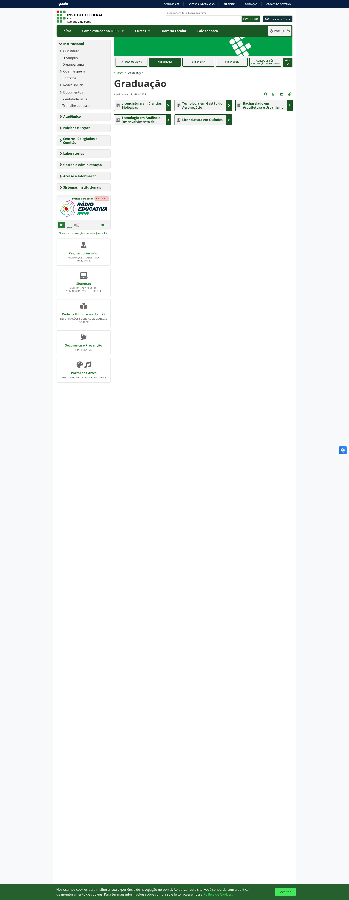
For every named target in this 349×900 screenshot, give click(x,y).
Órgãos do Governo (278, 4)
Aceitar (285, 892)
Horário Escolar (174, 31)
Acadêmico (72, 116)
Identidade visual (75, 99)
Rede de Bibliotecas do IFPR (84, 314)
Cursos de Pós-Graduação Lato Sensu (265, 62)
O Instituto (71, 51)
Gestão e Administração (82, 165)
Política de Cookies (217, 894)
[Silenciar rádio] (76, 225)
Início (66, 31)
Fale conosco (207, 31)
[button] (290, 94)
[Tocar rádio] (61, 225)
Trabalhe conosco (76, 106)
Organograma (73, 64)
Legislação (250, 4)
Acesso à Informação (80, 176)
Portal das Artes (84, 373)
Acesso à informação (201, 4)
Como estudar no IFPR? (100, 31)
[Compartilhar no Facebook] (266, 94)
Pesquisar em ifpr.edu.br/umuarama (186, 13)
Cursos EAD (232, 62)
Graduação (165, 62)
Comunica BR (171, 4)
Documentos (73, 92)
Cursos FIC (198, 62)
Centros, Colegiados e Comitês (80, 141)
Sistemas (83, 283)
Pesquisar (250, 19)
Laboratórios (73, 153)
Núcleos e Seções (76, 128)
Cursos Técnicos (131, 62)
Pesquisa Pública (281, 19)
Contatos (69, 78)
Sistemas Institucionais (82, 187)
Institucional (73, 44)
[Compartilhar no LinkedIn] (282, 94)
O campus (70, 58)
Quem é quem (74, 71)
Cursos (140, 31)
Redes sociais (73, 85)
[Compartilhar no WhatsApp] (274, 94)
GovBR (63, 4)
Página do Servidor (84, 253)
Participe (229, 4)
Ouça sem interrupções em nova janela (81, 233)
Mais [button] (288, 60)
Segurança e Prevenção (83, 345)
